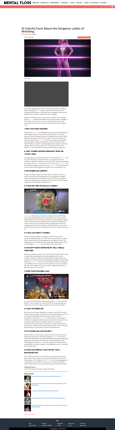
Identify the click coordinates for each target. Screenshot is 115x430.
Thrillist (49, 360)
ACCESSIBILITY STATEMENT (47, 425)
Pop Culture (32, 414)
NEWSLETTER (35, 2)
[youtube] (112, 6)
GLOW (38, 110)
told (30, 147)
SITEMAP (59, 425)
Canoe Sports (43, 318)
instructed (52, 165)
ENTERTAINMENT (54, 2)
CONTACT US (44, 423)
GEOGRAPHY (64, 2)
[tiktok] (109, 6)
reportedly (56, 337)
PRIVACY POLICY (71, 423)
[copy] (32, 37)
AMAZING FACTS (44, 2)
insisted (64, 158)
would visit (37, 244)
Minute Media (54, 428)
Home (25, 414)
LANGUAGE (79, 2)
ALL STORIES (103, 2)
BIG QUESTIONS (94, 2)
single (55, 301)
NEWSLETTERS (60, 423)
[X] (104, 6)
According (27, 216)
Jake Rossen (26, 34)
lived (37, 163)
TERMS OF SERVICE (32, 425)
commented (35, 262)
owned (42, 342)
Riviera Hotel (61, 163)
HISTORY (72, 2)
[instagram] (106, 6)
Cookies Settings (83, 425)
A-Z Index (70, 425)
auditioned (42, 140)
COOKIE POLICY (83, 423)
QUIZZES (86, 2)
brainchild (36, 132)
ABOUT (30, 423)
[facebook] (101, 6)
